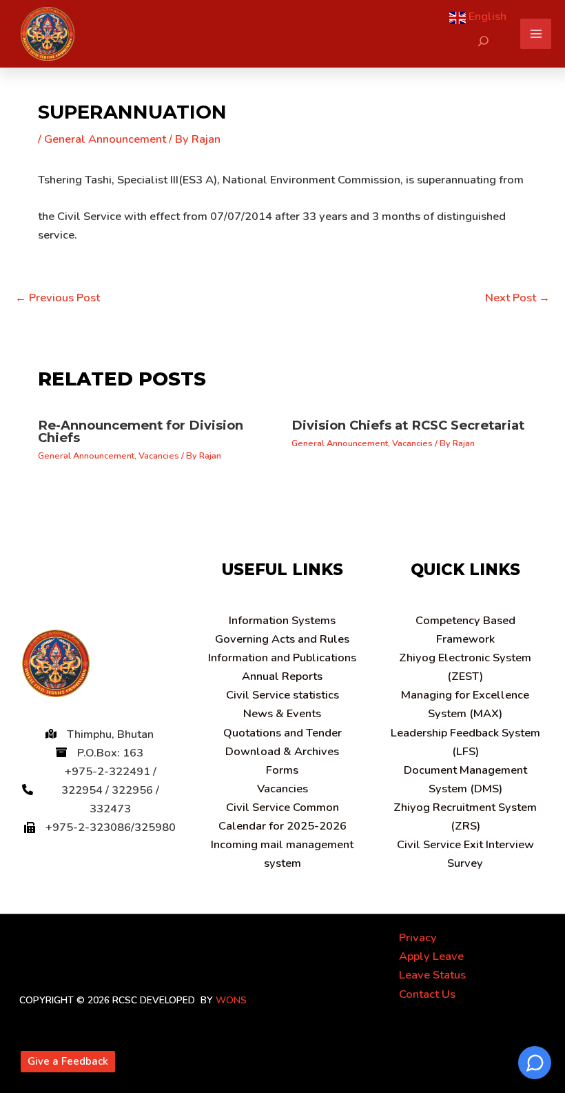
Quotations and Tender (282, 733)
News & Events (282, 713)
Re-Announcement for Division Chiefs (140, 431)
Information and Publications (282, 657)
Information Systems (282, 620)
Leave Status (432, 975)
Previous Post (57, 297)
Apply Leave (431, 956)
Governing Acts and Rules (282, 639)
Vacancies (158, 456)
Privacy (418, 937)
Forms (282, 770)
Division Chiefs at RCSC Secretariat (407, 425)
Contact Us (427, 994)
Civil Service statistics (282, 695)
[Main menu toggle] (535, 34)
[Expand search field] (483, 41)
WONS (231, 1000)
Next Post (517, 297)
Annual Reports (282, 676)
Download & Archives (282, 751)
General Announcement (105, 139)
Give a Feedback (68, 1061)
